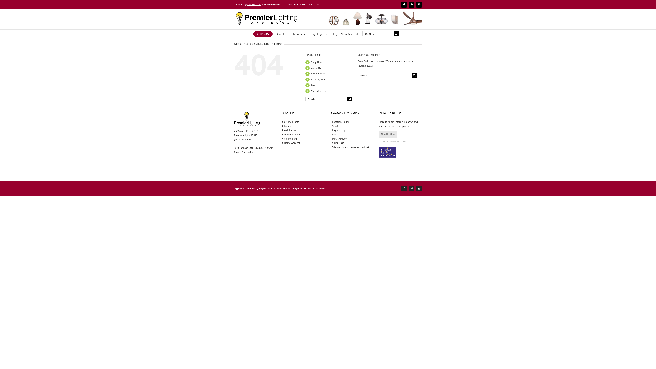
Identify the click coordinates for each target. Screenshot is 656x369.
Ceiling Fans (290, 138)
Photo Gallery (318, 73)
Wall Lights (290, 130)
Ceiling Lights (291, 122)
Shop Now (316, 62)
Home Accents (292, 143)
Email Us (315, 4)
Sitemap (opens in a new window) (350, 147)
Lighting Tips (318, 79)
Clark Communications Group (315, 188)
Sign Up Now (388, 134)
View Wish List (318, 90)
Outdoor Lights (292, 134)
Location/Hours (340, 122)
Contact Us (338, 143)
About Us (316, 68)
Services (336, 126)
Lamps (287, 126)
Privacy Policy (339, 138)
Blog (313, 85)
